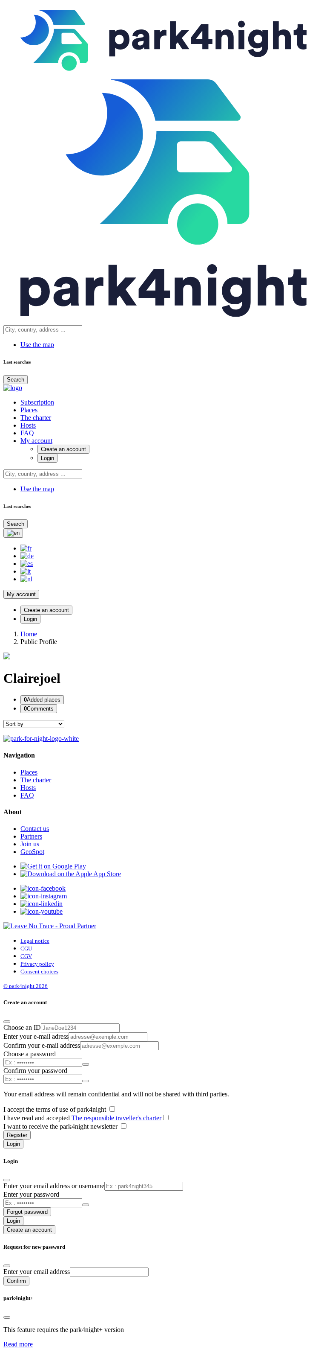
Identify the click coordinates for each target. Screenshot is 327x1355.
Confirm (16, 1281)
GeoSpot (32, 851)
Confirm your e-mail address (41, 1045)
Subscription (37, 402)
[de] (27, 555)
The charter (35, 417)
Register (17, 1135)
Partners (31, 836)
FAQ (27, 433)
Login (47, 458)
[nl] (26, 579)
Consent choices (39, 971)
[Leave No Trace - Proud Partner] (49, 926)
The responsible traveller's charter (116, 1118)
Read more (18, 1344)
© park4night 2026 (25, 986)
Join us (29, 844)
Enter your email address (36, 1271)
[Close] (6, 1021)
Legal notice (34, 941)
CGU (26, 948)
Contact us (34, 828)
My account (36, 440)
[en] (13, 533)
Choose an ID (22, 1027)
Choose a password (29, 1054)
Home (28, 634)
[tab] (42, 699)
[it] (25, 571)
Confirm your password (35, 1070)
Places (28, 410)
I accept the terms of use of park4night (55, 1109)
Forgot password (27, 1212)
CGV (26, 956)
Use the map (37, 344)
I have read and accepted (82, 1118)
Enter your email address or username (53, 1185)
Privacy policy (37, 964)
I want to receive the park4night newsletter (61, 1126)
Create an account (63, 449)
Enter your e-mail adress (36, 1036)
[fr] (26, 548)
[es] (26, 563)
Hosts (28, 425)
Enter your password (31, 1194)
